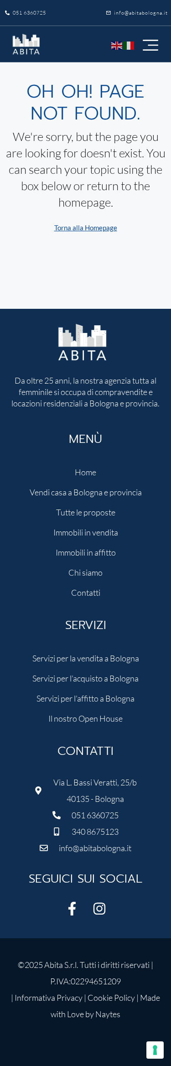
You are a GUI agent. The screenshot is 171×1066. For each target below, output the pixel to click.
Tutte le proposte (85, 512)
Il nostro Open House (85, 718)
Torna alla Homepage (85, 228)
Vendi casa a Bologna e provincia (86, 492)
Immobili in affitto (86, 552)
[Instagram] (99, 908)
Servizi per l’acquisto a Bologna (85, 678)
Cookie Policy (111, 998)
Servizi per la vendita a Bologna (85, 658)
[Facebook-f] (72, 908)
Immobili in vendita (85, 532)
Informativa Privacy (49, 998)
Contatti (85, 593)
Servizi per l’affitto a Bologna (85, 698)
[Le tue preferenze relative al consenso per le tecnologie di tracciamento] (155, 1050)
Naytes (107, 1014)
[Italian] (129, 43)
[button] (150, 44)
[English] (117, 43)
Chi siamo (85, 572)
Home (85, 472)
